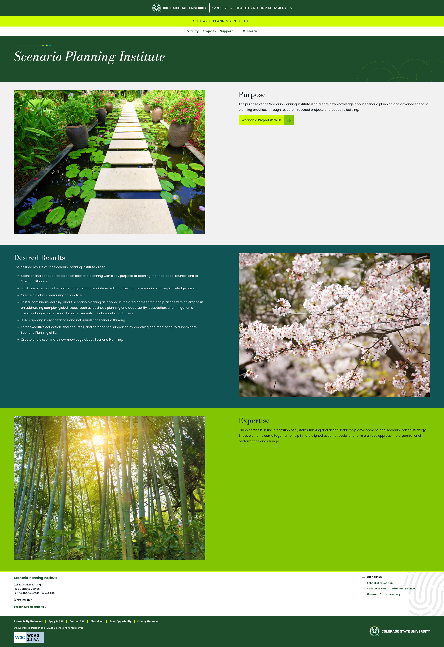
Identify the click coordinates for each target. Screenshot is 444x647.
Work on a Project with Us (261, 120)
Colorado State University (383, 594)
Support (226, 31)
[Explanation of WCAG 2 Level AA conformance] (87, 637)
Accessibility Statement (28, 621)
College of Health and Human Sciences (252, 8)
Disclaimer (97, 621)
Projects (209, 31)
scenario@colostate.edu (30, 607)
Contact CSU (77, 621)
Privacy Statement (148, 621)
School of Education (380, 583)
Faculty (192, 31)
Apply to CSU (56, 621)
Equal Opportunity (120, 621)
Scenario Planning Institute (222, 21)
